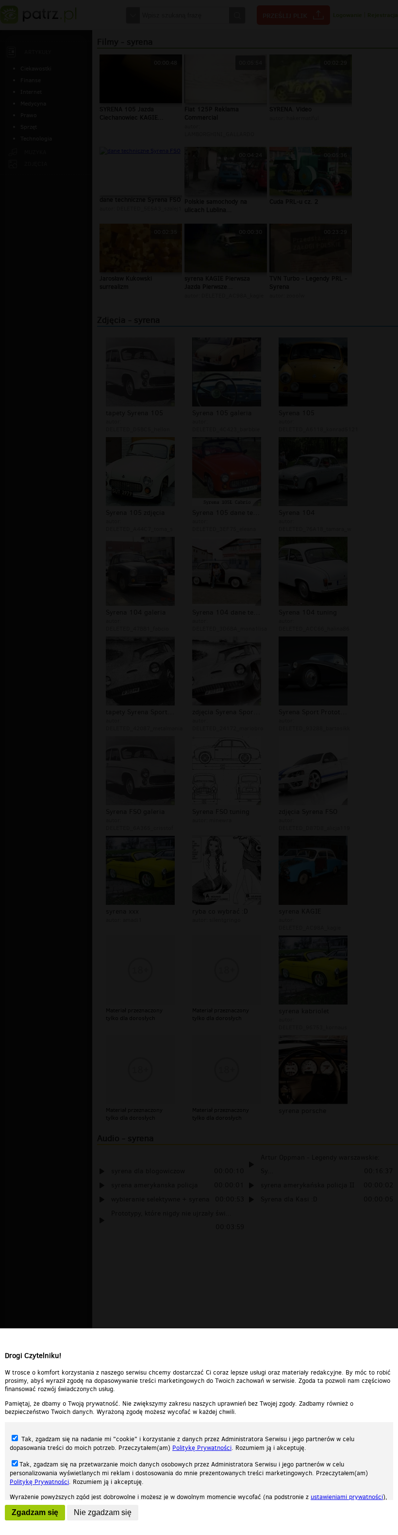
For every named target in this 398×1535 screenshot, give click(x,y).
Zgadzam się (35, 1512)
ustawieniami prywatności (347, 1497)
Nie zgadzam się (103, 1512)
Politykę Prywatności (202, 1448)
